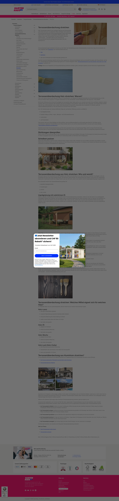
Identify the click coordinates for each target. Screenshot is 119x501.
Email (36, 248)
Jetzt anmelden (46, 255)
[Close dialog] (83, 235)
